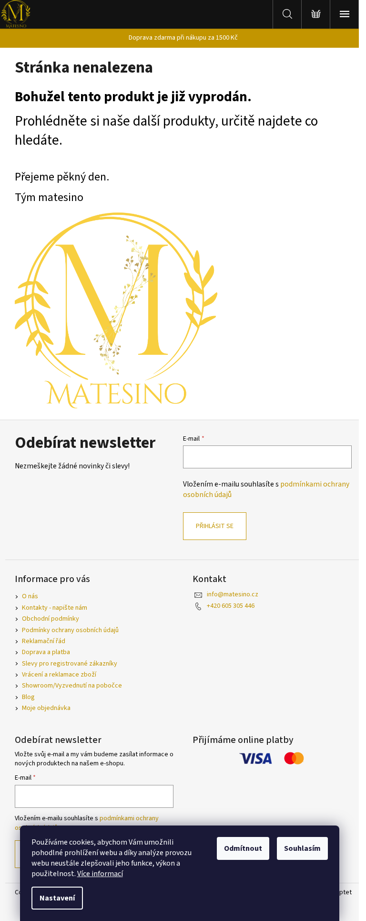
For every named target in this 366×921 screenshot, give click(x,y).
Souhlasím (302, 848)
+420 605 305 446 (230, 606)
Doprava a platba (46, 652)
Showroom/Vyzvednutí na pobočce (72, 685)
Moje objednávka (46, 708)
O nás (30, 596)
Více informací (100, 873)
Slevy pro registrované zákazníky (69, 663)
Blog (28, 697)
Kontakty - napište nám (54, 608)
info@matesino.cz (232, 594)
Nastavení (57, 898)
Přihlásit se (215, 526)
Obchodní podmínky (50, 619)
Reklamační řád (43, 641)
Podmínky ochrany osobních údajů (70, 630)
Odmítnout (243, 848)
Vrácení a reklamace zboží (59, 674)
